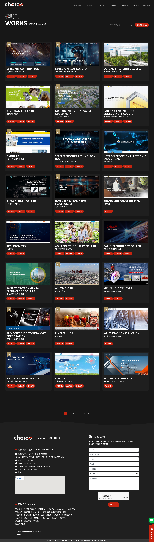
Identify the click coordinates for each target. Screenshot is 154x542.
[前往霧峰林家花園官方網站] (97, 265)
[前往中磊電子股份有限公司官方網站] (48, 45)
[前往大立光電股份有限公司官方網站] (145, 45)
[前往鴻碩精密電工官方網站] (145, 133)
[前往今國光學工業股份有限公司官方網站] (97, 45)
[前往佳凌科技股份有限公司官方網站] (145, 223)
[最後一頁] (88, 413)
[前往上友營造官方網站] (145, 178)
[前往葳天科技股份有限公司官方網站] (48, 310)
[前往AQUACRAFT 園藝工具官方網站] (97, 223)
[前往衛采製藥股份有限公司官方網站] (97, 355)
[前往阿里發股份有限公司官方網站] (48, 178)
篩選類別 (140, 25)
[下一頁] (84, 413)
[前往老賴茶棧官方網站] (97, 310)
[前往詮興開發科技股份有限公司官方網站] (48, 355)
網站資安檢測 (20, 524)
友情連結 (18, 535)
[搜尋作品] (130, 25)
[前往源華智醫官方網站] (48, 223)
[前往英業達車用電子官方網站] (97, 178)
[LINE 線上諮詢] (151, 520)
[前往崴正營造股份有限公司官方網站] (145, 310)
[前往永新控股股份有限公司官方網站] (145, 265)
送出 (115, 505)
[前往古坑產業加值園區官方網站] (97, 88)
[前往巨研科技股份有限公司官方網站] (48, 133)
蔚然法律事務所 (27, 531)
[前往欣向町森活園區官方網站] (48, 88)
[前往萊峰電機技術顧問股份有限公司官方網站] (145, 88)
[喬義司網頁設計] (14, 4)
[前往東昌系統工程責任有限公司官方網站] (145, 355)
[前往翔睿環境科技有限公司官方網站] (48, 265)
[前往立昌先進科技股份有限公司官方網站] (97, 133)
